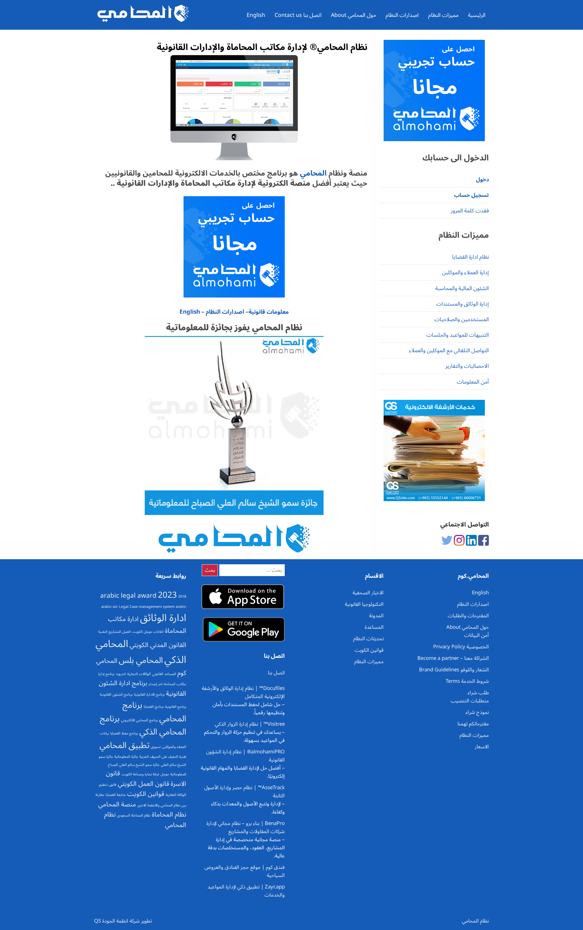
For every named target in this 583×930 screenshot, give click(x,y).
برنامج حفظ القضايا (124, 733)
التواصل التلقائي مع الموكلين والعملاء (449, 350)
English (256, 15)
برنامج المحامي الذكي (143, 725)
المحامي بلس (141, 660)
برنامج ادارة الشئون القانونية (142, 688)
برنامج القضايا (154, 707)
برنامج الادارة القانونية (149, 694)
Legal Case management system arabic (152, 607)
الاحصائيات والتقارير (467, 366)
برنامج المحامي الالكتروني (139, 720)
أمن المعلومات (473, 382)
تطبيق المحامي (124, 745)
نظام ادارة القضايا (470, 257)
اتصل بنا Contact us (298, 15)
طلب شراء (478, 692)
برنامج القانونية (175, 707)
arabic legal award (128, 595)
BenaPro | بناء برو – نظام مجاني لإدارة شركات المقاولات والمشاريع (245, 827)
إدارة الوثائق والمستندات (462, 304)
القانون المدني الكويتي (158, 645)
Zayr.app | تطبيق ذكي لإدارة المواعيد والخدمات (246, 890)
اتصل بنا (276, 672)
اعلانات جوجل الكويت (148, 632)
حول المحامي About (353, 15)
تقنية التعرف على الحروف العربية (162, 756)
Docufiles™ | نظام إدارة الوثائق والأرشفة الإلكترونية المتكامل (243, 692)
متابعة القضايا (116, 795)
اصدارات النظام (402, 15)
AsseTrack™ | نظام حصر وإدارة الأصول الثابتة (244, 791)
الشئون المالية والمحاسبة (462, 288)
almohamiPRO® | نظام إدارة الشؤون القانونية (245, 755)
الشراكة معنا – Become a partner (453, 658)
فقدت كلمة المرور (470, 210)
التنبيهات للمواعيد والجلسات (457, 335)
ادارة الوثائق (163, 618)
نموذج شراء (477, 712)
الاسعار (482, 746)
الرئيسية (476, 15)
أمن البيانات (476, 635)
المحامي (312, 173)
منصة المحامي (117, 804)
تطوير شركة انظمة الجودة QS (123, 920)
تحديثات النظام (368, 638)
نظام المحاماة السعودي (133, 815)
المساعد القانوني (164, 674)
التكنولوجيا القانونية (364, 604)
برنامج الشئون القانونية (116, 694)
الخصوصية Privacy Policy (461, 646)
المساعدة (374, 627)
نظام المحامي (475, 920)
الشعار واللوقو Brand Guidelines (454, 669)
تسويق (156, 747)
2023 (167, 595)
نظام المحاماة (169, 814)
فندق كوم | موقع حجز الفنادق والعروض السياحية (244, 871)
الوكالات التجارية (139, 674)
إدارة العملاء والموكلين (465, 272)
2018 (182, 596)
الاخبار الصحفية (368, 592)
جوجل (165, 774)
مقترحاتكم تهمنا (473, 723)
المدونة (376, 615)
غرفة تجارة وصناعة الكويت (140, 774)
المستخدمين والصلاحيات (461, 319)
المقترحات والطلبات (468, 615)
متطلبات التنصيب (470, 700)
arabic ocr (109, 607)
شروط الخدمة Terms (467, 681)
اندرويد (121, 674)
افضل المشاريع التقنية (114, 632)
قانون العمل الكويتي (143, 784)
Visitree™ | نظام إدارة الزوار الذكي (250, 724)
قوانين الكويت (145, 794)
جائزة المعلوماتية (126, 756)
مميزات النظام (443, 15)
